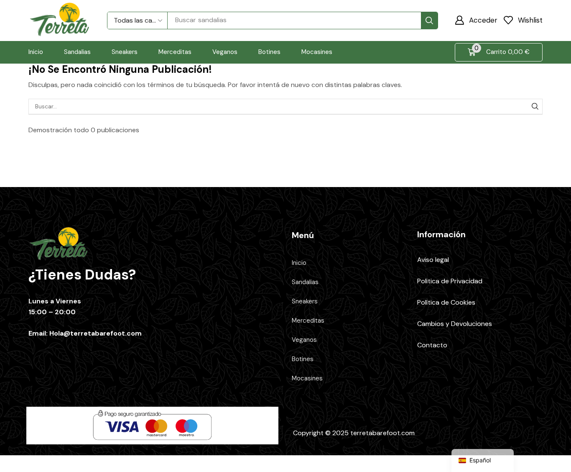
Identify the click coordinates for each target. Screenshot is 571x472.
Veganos (304, 340)
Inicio (299, 263)
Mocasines (307, 378)
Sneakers (305, 301)
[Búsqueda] (429, 20)
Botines (303, 359)
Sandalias (305, 282)
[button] (476, 20)
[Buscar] (535, 106)
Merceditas (308, 320)
